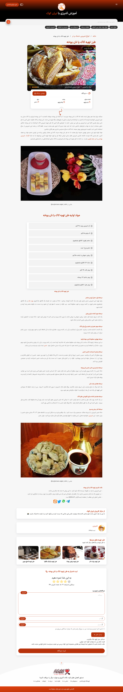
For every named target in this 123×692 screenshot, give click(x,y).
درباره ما (50, 681)
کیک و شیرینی (86, 87)
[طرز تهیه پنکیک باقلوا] (50, 560)
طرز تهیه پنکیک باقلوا (50, 562)
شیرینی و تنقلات (62, 27)
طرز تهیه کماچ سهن (28, 562)
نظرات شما (57, 681)
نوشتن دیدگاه (40, 93)
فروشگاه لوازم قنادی (85, 681)
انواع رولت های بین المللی (99, 27)
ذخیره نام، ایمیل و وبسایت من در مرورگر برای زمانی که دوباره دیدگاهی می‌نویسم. (79, 629)
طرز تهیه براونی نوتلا (73, 562)
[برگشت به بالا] (61, 663)
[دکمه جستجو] (8, 22)
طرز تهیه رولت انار (94, 562)
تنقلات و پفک (85, 27)
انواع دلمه (113, 27)
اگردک (27, 136)
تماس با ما (65, 681)
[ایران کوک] (61, 7)
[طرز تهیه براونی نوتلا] (72, 560)
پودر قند (30, 301)
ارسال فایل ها (98, 635)
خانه (94, 36)
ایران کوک (51, 13)
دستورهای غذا (73, 681)
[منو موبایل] (116, 4)
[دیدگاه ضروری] (60, 613)
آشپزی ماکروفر (50, 27)
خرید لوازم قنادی (12, 5)
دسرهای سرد (74, 27)
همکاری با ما (36, 681)
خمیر (45, 346)
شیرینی (91, 416)
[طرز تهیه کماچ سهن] (28, 560)
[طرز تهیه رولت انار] (94, 560)
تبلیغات (44, 681)
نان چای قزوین (92, 139)
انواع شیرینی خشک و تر (80, 36)
